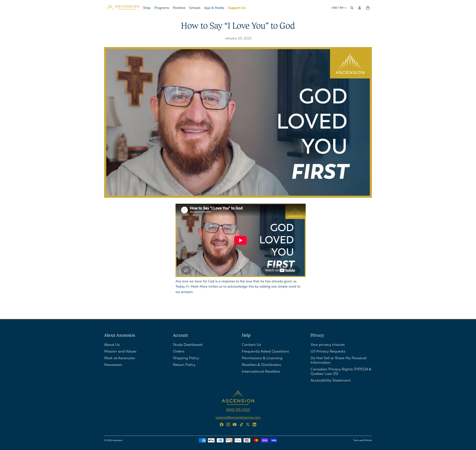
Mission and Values (120, 351)
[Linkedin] (254, 424)
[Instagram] (228, 424)
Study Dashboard (187, 344)
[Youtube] (234, 424)
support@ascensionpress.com (238, 417)
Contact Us (251, 344)
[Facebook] (221, 424)
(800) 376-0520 (238, 410)
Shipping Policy (186, 358)
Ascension (117, 440)
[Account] (360, 8)
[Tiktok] (241, 424)
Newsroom (113, 365)
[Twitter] (248, 424)
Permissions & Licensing (262, 358)
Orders (178, 351)
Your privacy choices (328, 344)
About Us (112, 344)
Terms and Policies (362, 440)
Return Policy (184, 365)
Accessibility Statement (331, 380)
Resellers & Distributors (261, 365)
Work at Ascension (119, 358)
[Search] (352, 8)
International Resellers (261, 371)
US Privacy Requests (328, 351)
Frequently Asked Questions (265, 351)
